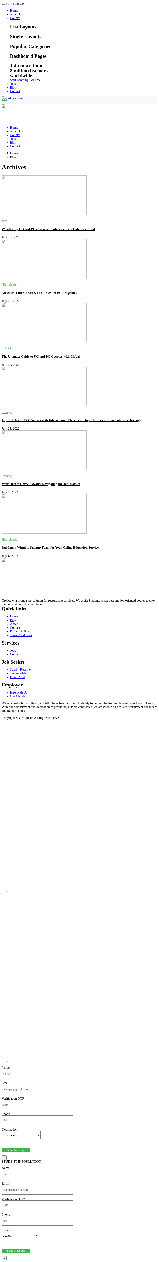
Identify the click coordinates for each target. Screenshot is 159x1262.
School (6, 348)
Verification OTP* (14, 1098)
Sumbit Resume (20, 669)
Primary (7, 476)
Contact (15, 91)
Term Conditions (21, 635)
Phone (6, 1114)
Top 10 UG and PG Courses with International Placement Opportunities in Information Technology (71, 420)
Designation (9, 1129)
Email (5, 1083)
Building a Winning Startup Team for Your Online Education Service (50, 547)
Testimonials (18, 673)
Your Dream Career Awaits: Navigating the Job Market (41, 484)
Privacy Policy (19, 631)
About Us (16, 14)
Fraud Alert (17, 677)
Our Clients (17, 696)
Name (6, 1067)
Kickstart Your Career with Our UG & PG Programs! (39, 293)
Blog (13, 87)
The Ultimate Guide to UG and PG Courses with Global (41, 356)
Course (6, 1230)
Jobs (13, 83)
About (14, 624)
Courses (15, 18)
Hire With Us (18, 692)
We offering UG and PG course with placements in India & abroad (48, 229)
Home (14, 10)
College (7, 412)
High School (10, 284)
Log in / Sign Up (13, 3)
